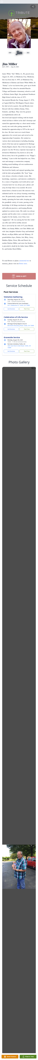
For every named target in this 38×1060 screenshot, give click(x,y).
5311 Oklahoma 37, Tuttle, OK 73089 (18, 305)
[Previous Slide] (4, 867)
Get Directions (11, 309)
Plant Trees (27, 309)
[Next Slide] (34, 867)
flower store (23, 263)
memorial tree (24, 260)
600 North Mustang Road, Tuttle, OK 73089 (20, 325)
